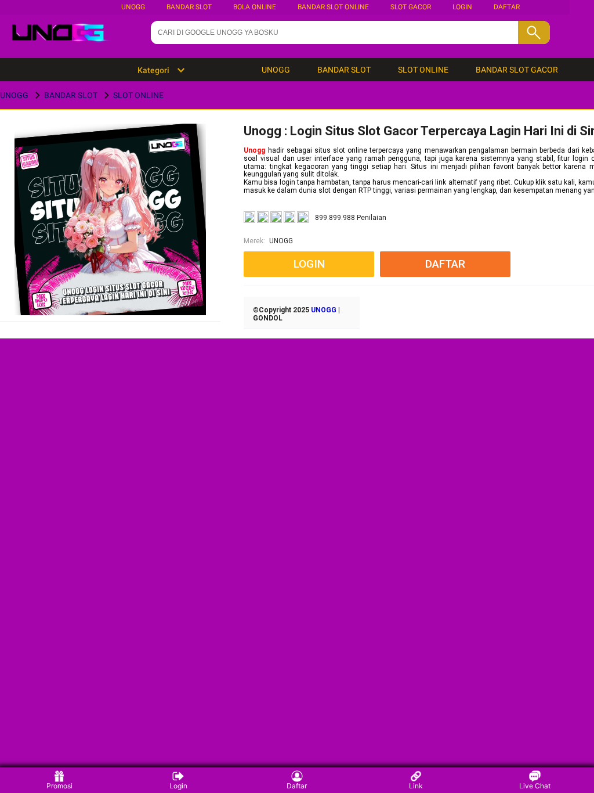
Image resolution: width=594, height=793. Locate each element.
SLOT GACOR (410, 7)
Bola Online (254, 7)
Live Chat (534, 785)
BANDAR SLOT (189, 7)
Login (178, 785)
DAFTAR (507, 7)
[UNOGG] (110, 237)
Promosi (59, 785)
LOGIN (462, 7)
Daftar (297, 785)
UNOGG (133, 7)
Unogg (254, 150)
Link (416, 785)
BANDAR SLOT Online (333, 7)
